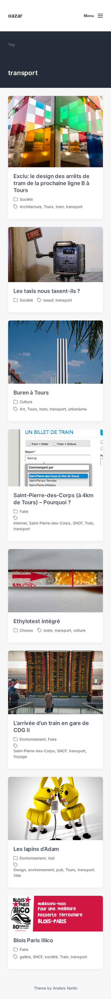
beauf (48, 300)
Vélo (17, 875)
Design (19, 869)
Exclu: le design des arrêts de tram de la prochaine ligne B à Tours (51, 183)
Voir (51, 858)
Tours (49, 206)
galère (25, 956)
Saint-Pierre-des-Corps (50, 523)
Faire (24, 511)
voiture (79, 630)
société (51, 956)
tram (60, 206)
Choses (26, 630)
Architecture (30, 206)
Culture (26, 401)
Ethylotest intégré (36, 621)
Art (22, 409)
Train (89, 523)
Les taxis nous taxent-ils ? (46, 291)
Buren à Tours (31, 392)
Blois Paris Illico (33, 940)
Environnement (33, 739)
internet (20, 523)
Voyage (20, 756)
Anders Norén (65, 988)
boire (48, 630)
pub (59, 869)
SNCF (77, 523)
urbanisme (77, 409)
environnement (41, 869)
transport (74, 206)
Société (26, 199)
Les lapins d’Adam (36, 849)
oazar (15, 15)
